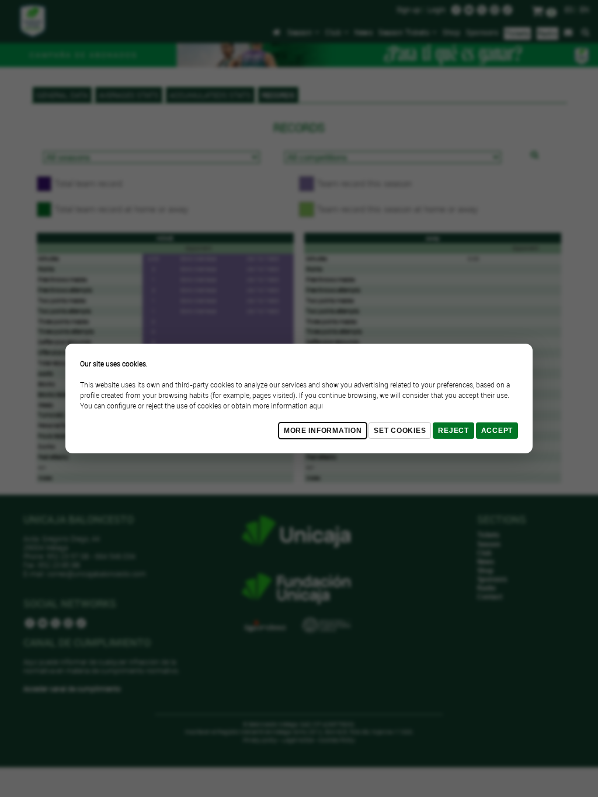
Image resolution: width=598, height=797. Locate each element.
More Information (323, 431)
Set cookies (400, 431)
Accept (497, 431)
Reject (453, 431)
